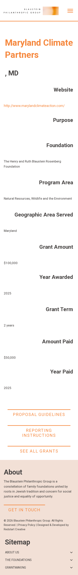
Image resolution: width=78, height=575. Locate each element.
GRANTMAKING (15, 567)
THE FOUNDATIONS (18, 560)
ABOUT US (12, 552)
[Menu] (70, 11)
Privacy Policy (26, 525)
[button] (71, 552)
